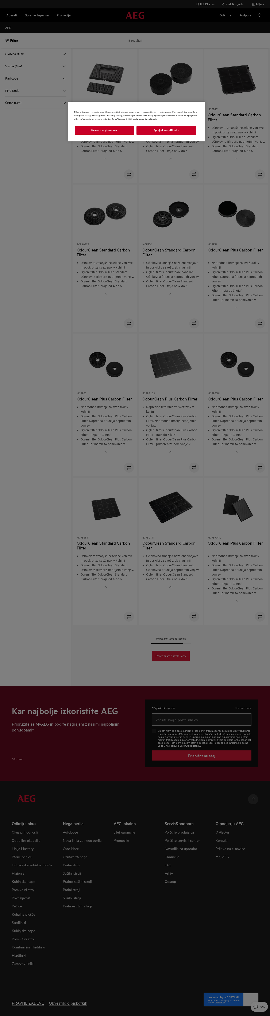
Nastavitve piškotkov (104, 130)
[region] (136, 121)
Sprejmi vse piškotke (166, 130)
